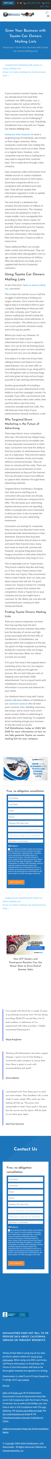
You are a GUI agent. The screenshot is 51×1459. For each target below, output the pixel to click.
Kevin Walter (12, 1078)
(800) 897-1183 (35, 1286)
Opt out (6, 1385)
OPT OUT (8, 3)
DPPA (5, 1393)
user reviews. (23, 1380)
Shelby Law (17, 1393)
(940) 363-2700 (33, 3)
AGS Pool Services (15, 1123)
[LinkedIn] (21, 3)
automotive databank (18, 703)
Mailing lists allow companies (18, 134)
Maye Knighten (14, 1039)
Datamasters (8, 47)
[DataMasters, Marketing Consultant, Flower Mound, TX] (16, 1318)
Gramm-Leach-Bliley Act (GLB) (29, 1410)
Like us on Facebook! (20, 1305)
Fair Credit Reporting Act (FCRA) (16, 1414)
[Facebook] (18, 3)
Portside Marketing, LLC (13, 1450)
